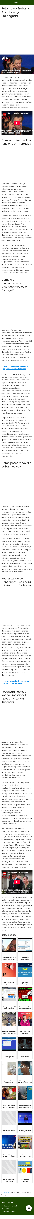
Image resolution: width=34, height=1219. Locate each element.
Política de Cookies (8, 1211)
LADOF (17, 2)
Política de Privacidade (9, 1206)
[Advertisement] (17, 36)
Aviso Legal (5, 1209)
